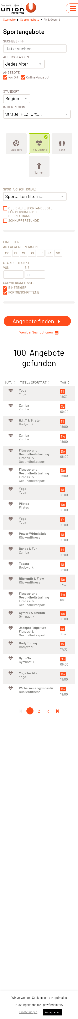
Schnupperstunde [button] (23, 220)
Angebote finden (33, 321)
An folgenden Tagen (20, 247)
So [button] (58, 253)
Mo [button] (7, 253)
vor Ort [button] (13, 77)
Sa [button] (49, 253)
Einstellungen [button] (28, 1012)
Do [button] (32, 253)
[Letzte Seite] (57, 710)
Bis (27, 267)
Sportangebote (29, 19)
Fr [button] (41, 253)
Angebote (11, 72)
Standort (11, 91)
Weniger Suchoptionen (36, 332)
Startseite (9, 19)
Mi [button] (23, 253)
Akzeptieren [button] (52, 1012)
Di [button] (15, 253)
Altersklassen (16, 57)
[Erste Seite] (20, 710)
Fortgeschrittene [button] (23, 292)
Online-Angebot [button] (38, 77)
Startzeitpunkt (16, 263)
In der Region (14, 107)
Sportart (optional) (19, 189)
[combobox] (24, 64)
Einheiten (11, 242)
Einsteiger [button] (17, 287)
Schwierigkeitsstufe (20, 283)
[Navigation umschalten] (73, 8)
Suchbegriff (13, 41)
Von (6, 267)
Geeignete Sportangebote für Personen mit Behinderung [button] (30, 212)
